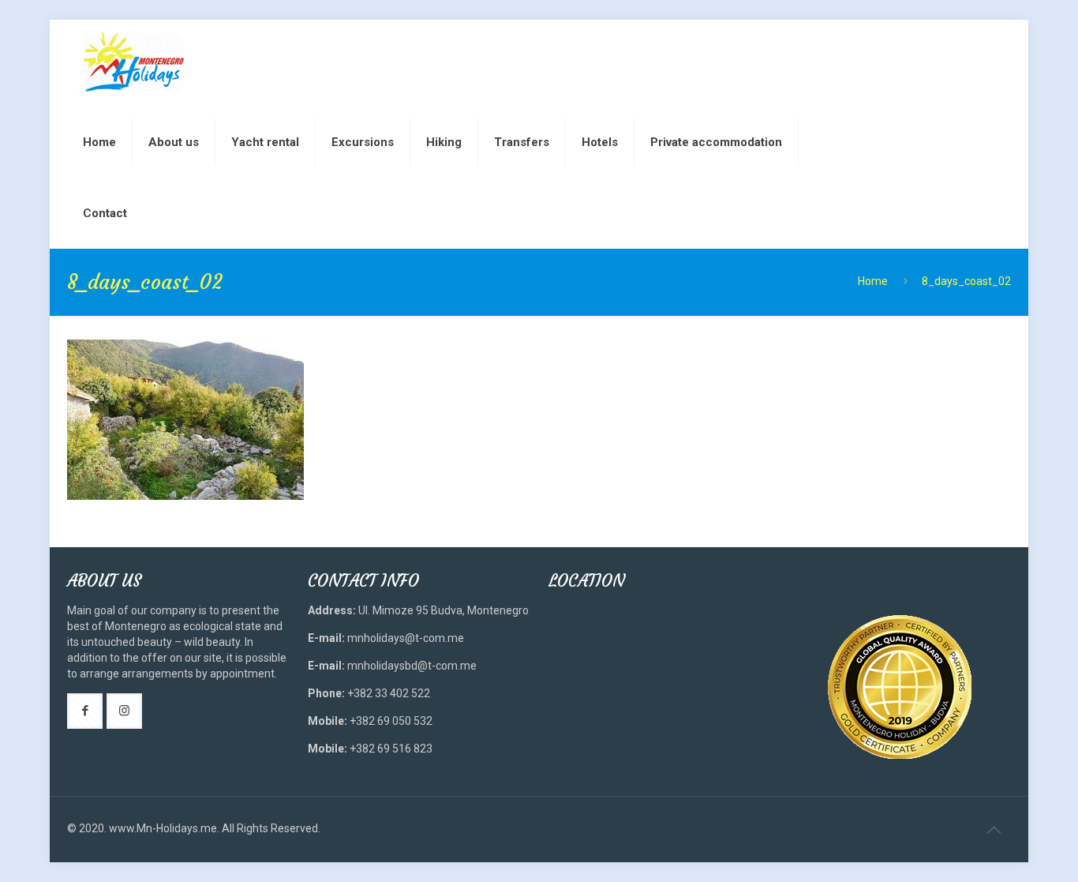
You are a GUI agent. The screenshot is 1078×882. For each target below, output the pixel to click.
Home (873, 281)
